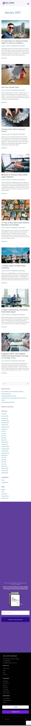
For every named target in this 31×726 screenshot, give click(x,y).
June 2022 (3, 413)
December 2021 (5, 420)
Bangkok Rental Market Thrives (8, 396)
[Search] (25, 719)
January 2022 (4, 418)
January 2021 (4, 444)
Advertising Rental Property (7, 402)
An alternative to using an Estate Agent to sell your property (14, 42)
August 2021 (4, 429)
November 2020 (5, 448)
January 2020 (4, 470)
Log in (2, 491)
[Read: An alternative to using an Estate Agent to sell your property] (15, 29)
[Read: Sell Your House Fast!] (15, 74)
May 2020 (3, 461)
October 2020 (4, 451)
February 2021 (4, 442)
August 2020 (4, 455)
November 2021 (5, 422)
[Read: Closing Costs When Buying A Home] (15, 117)
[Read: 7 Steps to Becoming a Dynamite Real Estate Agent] (15, 298)
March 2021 (4, 440)
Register (3, 489)
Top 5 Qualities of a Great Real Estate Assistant (12, 391)
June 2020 (3, 459)
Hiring (2, 480)
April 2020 (3, 464)
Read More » (4, 58)
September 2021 (5, 427)
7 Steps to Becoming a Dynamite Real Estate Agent (14, 311)
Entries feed (4, 493)
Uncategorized (14, 45)
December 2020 (5, 446)
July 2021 (3, 431)
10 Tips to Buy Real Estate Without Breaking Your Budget (15, 224)
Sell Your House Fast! (10, 87)
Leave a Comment (5, 45)
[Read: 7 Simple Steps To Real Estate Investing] (15, 255)
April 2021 (3, 437)
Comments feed (5, 496)
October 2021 (4, 424)
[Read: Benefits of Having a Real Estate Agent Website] (15, 163)
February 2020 (4, 468)
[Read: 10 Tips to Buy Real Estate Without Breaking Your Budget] (15, 209)
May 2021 (3, 435)
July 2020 (3, 457)
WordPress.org (4, 498)
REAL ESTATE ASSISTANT (10, 656)
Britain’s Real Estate (6, 393)
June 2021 (3, 433)
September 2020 (5, 453)
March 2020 (4, 466)
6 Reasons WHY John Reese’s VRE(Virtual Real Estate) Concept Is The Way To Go (14, 356)
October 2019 (4, 472)
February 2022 (4, 416)
